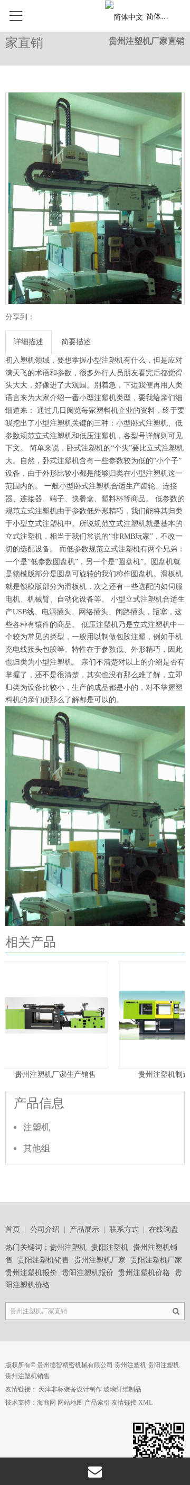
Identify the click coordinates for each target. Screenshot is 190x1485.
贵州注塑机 (68, 1247)
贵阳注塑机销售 (43, 1260)
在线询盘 (163, 1229)
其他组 (36, 1148)
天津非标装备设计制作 (70, 1389)
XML (145, 1402)
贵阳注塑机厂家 (156, 1260)
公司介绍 (45, 1229)
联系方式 (124, 1229)
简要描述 (76, 342)
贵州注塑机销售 (27, 1376)
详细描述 (28, 342)
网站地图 (70, 1402)
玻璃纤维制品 (122, 1389)
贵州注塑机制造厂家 (73, 1074)
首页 (12, 1229)
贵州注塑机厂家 (100, 1260)
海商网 (46, 1402)
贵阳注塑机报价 (87, 1273)
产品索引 (97, 1402)
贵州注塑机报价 (31, 1273)
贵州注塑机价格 (144, 1273)
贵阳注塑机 (109, 1247)
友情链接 (124, 1402)
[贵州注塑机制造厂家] (73, 1065)
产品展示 (84, 1229)
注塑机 (36, 1127)
